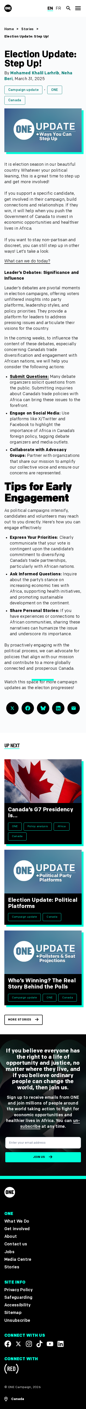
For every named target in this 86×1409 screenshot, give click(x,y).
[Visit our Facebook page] (7, 1343)
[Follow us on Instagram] (28, 1343)
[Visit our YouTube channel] (50, 1343)
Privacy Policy (18, 1289)
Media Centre (17, 1259)
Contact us (15, 1244)
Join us (39, 1157)
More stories (19, 1019)
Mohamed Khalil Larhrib (34, 73)
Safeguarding (18, 1297)
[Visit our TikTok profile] (39, 1343)
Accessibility (17, 1305)
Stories (27, 29)
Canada (14, 100)
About (10, 1236)
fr (58, 8)
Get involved (17, 1228)
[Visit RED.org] (11, 1369)
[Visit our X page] (18, 1343)
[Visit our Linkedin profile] (60, 1343)
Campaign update (23, 90)
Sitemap (13, 1312)
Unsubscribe (17, 1320)
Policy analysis (38, 826)
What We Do (16, 1221)
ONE (54, 90)
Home (9, 29)
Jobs (9, 1252)
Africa (62, 826)
